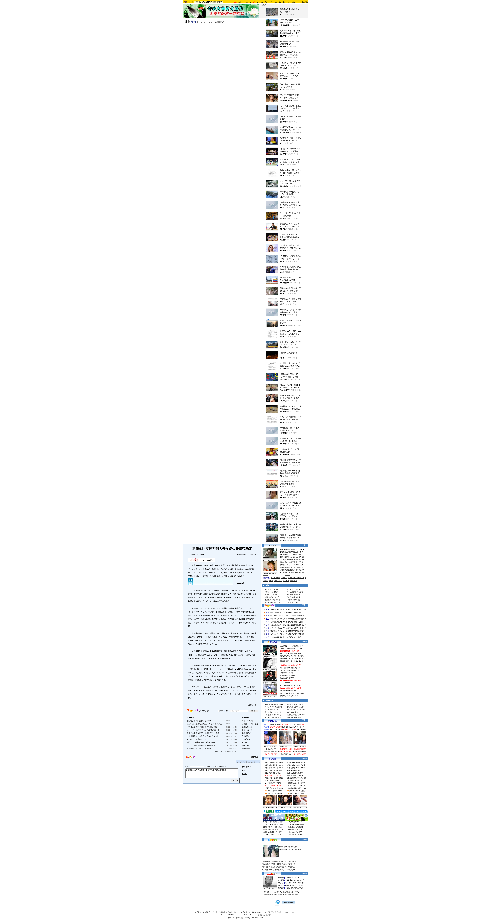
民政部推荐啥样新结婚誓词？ (296, 631)
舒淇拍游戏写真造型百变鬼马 (297, 788)
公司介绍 (271, 912)
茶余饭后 (272, 759)
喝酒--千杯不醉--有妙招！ (295, 717)
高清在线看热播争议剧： (288, 651)
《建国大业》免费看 (286, 673)
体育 (239, 2)
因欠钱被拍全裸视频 (270, 560)
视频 (275, 2)
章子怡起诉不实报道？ (278, 609)
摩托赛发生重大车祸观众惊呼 (297, 778)
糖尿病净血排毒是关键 (272, 602)
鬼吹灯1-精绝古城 (276, 727)
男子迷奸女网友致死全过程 (287, 847)
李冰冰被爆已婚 (285, 746)
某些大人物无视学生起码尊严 (293, 552)
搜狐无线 (273, 721)
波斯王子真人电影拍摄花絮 (274, 788)
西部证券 (245, 736)
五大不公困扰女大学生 (278, 628)
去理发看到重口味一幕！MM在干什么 (283, 861)
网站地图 (278, 912)
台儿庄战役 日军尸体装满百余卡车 (291, 646)
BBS (298, 2)
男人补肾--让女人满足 (294, 589)
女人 (270, 2)
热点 (267, 631)
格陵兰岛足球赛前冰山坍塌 (289, 696)
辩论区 (244, 774)
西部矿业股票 (247, 739)
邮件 (284, 2)
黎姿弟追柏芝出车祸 (300, 807)
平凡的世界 (292, 727)
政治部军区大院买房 (250, 724)
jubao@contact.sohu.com (254, 918)
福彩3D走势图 (301, 729)
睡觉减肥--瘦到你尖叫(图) (273, 707)
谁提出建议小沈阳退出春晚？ (296, 625)
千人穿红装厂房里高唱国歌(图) (293, 554)
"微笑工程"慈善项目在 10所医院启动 (201, 742)
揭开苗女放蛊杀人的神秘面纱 (295, 557)
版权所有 (267, 915)
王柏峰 (282, 567)
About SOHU (261, 912)
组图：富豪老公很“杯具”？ (274, 773)
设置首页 (198, 912)
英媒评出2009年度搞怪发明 (294, 880)
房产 (266, 2)
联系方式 (244, 912)
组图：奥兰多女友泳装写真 (296, 768)
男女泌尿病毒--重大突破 (295, 592)
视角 (267, 616)
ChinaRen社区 (272, 874)
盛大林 (282, 572)
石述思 (282, 570)
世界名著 (285, 727)
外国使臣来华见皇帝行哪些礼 (295, 560)
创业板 (271, 581)
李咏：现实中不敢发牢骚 (275, 791)
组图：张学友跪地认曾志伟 (296, 765)
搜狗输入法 (206, 912)
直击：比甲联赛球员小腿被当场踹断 (292, 693)
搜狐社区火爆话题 (268, 844)
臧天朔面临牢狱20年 (287, 678)
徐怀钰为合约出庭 (285, 807)
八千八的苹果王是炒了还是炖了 (294, 562)
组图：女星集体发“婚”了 (295, 773)
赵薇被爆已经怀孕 (270, 749)
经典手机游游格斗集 (289, 729)
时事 (267, 634)
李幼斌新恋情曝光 (300, 749)
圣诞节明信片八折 (270, 754)
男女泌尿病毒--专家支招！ (274, 712)
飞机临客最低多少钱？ (278, 622)
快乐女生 (286, 581)
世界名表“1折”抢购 (271, 595)
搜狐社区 (272, 839)
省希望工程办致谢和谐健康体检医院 (201, 745)
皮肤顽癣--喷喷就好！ (294, 595)
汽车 (261, 2)
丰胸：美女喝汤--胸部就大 (296, 715)
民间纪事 (265, 870)
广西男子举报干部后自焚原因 (294, 616)
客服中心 (237, 912)
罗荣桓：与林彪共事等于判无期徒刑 (292, 648)
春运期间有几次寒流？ (278, 619)
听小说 (266, 727)
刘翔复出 (284, 578)
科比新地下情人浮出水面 (288, 691)
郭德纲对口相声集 (276, 724)
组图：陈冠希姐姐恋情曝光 (274, 768)
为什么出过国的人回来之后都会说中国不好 (284, 892)
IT (258, 2)
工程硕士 (245, 742)
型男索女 (281, 888)
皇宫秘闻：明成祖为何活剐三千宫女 (292, 656)
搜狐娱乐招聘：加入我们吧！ (297, 786)
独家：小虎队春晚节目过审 (296, 763)
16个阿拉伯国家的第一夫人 (294, 565)
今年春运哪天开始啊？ (278, 637)
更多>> (304, 545)
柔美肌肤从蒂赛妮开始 (272, 600)
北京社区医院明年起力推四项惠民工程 (202, 727)
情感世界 (281, 885)
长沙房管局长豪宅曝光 (278, 625)
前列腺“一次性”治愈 (293, 600)
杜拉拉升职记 (287, 724)
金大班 (298, 653)
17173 (208, 2)
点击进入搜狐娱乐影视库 (273, 786)
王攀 (281, 562)
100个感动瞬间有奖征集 (273, 783)
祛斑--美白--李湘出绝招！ (295, 712)
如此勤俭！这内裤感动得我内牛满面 (283, 867)
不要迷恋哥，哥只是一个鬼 (294, 878)
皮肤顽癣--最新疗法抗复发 (296, 707)
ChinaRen (202, 2)
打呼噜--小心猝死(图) (272, 592)
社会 (267, 637)
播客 (280, 2)
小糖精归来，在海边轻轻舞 (294, 888)
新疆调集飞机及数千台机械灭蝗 (199, 748)
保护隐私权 (252, 912)
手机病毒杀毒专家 (276, 729)
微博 (293, 2)
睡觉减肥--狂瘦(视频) (272, 589)
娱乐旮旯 (281, 883)
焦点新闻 (281, 878)
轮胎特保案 (300, 578)
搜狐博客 (272, 546)
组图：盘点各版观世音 (294, 770)
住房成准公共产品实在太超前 (295, 572)
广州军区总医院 (248, 721)
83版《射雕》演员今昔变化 (274, 780)
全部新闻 (285, 912)
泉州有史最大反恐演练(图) (294, 567)
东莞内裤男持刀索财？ (278, 634)
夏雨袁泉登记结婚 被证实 (288, 675)
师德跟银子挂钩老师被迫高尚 (295, 570)
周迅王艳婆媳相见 (285, 752)
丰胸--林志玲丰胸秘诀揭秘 (274, 704)
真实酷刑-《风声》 (269, 657)
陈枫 (281, 554)
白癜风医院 (246, 748)
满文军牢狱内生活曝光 (297, 791)
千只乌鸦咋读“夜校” (277, 616)
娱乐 (247, 2)
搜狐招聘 (222, 912)
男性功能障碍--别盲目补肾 (296, 710)
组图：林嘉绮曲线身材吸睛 (274, 765)
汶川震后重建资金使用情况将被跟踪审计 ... (204, 736)
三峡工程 (245, 745)
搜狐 (196, 2)
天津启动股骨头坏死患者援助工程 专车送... (204, 733)
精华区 (244, 770)
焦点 (267, 613)
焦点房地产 (215, 2)
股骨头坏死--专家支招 (294, 602)
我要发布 (254, 757)
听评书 (266, 724)
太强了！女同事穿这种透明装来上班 (283, 864)
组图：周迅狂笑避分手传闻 (274, 763)
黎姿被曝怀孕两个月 (270, 807)
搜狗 (220, 2)
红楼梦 (302, 724)
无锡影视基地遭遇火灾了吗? (295, 613)
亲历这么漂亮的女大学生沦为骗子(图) (282, 870)
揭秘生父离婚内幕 (300, 746)
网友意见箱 (288, 902)
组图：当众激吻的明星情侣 (274, 770)
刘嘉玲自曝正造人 (285, 754)
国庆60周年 (278, 581)
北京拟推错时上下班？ (278, 613)
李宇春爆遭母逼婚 (270, 752)
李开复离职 (292, 578)
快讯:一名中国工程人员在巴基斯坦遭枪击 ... (204, 730)
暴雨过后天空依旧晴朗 (290, 895)
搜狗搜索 (192, 710)
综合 (210, 22)
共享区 (266, 729)
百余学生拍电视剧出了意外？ (296, 619)
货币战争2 (300, 727)
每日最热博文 (275, 578)
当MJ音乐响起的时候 (296, 793)
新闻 (267, 625)
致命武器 (293, 653)
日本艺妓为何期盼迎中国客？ (296, 634)
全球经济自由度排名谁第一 (295, 622)
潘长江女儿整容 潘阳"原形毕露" (290, 668)
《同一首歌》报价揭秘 (275, 793)
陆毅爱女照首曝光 (300, 752)
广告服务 (229, 912)
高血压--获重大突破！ (294, 597)
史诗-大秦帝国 (284, 653)
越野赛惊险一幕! (269, 696)
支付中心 (214, 912)
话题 (267, 628)
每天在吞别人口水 (270, 888)
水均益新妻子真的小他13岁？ (296, 609)
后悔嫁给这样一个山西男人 (294, 885)
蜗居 (298, 651)
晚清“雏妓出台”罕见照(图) (295, 775)
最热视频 (273, 642)
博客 (289, 2)
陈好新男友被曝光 (300, 754)
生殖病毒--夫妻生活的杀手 (296, 704)
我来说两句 (241, 555)
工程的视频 (246, 733)
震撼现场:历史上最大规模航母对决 (291, 661)
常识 (267, 622)
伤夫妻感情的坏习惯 (272, 710)
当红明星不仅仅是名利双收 (294, 883)
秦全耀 (282, 565)
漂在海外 (266, 892)
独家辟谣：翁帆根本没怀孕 (296, 783)
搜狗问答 (269, 605)
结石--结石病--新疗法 (272, 597)
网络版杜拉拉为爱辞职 (294, 780)
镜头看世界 (266, 861)
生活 (267, 619)
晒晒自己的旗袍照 (276, 895)
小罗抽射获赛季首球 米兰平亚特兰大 (292, 686)
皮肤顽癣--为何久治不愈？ (274, 715)
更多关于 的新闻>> (226, 752)
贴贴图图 (281, 880)
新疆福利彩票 (247, 727)
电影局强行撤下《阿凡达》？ (296, 637)
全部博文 (293, 912)
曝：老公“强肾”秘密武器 (273, 717)
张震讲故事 (296, 724)
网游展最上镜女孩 (270, 573)
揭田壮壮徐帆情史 (270, 746)
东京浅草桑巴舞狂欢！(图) (274, 778)
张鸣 (281, 552)
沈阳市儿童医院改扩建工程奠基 (199, 721)
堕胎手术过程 (247, 730)
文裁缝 (282, 560)
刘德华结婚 (293, 581)
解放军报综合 (219, 22)
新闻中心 (202, 22)
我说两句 (305, 2)
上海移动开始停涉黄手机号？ (296, 628)
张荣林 (282, 557)
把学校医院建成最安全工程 (197, 739)
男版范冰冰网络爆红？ (278, 631)
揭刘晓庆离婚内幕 (285, 749)
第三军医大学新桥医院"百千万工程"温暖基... (204, 724)
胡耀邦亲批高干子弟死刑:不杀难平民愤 (293, 659)
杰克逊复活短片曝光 (270, 683)
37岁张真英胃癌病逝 (270, 670)
